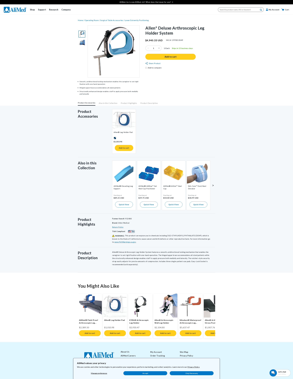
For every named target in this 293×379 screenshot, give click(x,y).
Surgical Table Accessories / (112, 20)
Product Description (149, 103)
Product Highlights (129, 103)
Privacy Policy (193, 367)
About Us (125, 352)
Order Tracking (157, 355)
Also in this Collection (108, 103)
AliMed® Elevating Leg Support (123, 187)
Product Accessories (86, 103)
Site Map (184, 352)
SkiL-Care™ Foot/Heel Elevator (197, 187)
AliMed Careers (128, 355)
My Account (156, 352)
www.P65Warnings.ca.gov (125, 242)
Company (66, 9)
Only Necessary (191, 373)
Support (42, 9)
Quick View (124, 204)
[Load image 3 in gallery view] (81, 34)
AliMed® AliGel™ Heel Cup (172, 187)
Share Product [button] (155, 63)
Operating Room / (92, 20)
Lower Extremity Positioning (137, 20)
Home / (81, 20)
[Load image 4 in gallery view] (81, 42)
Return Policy (117, 227)
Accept (145, 373)
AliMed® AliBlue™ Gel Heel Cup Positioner (147, 187)
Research (53, 9)
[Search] (261, 9)
